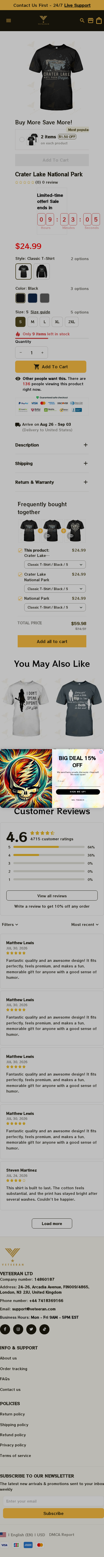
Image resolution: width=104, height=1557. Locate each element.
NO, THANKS (78, 800)
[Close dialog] (101, 752)
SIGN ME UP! (78, 792)
